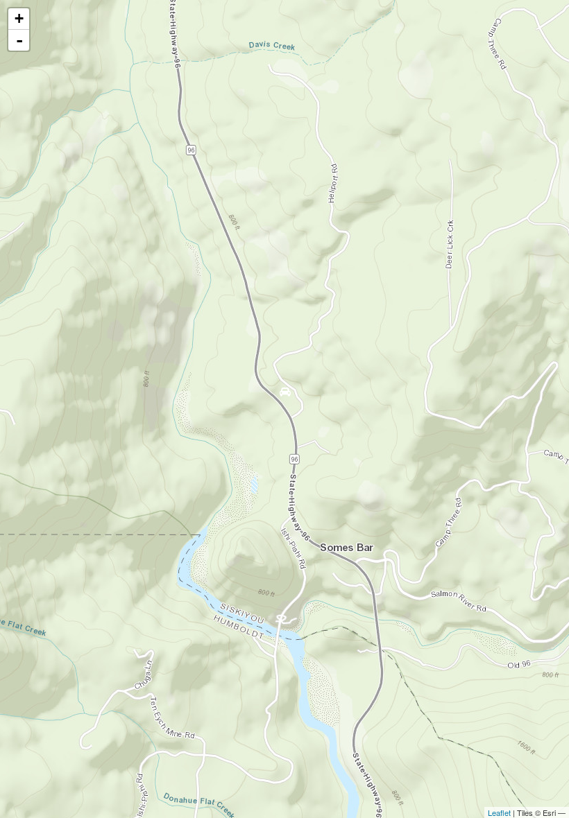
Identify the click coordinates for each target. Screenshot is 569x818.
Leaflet (499, 812)
